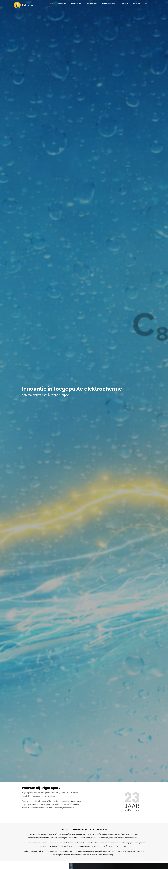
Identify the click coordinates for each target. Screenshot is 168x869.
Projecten (124, 3)
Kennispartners (108, 3)
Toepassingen (91, 3)
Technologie (75, 3)
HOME (51, 3)
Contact (137, 3)
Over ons (62, 3)
